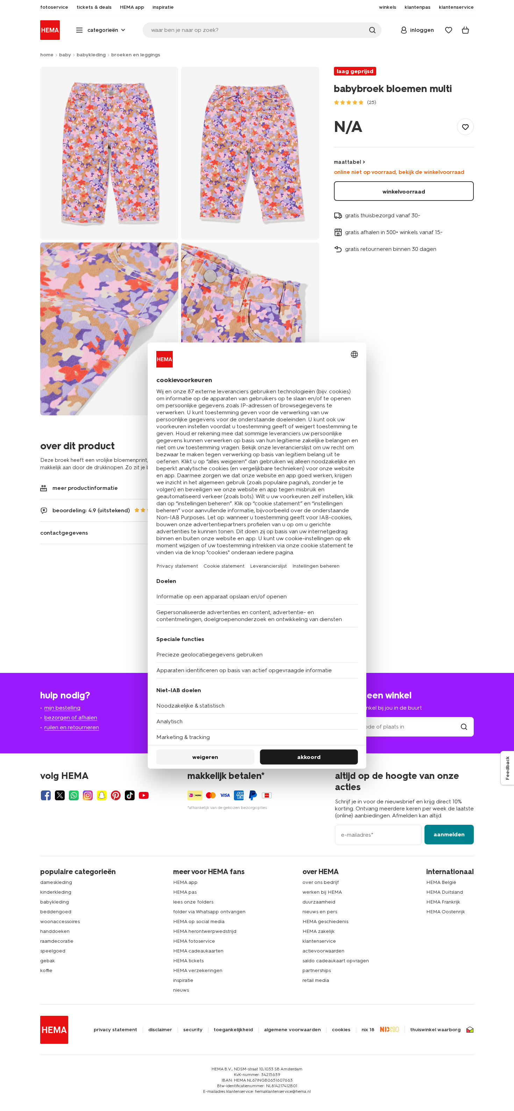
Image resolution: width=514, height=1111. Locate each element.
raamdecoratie (56, 941)
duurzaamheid (318, 902)
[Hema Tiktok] (130, 795)
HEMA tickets (188, 961)
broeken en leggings (135, 55)
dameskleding (56, 882)
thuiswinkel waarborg (435, 1030)
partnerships (316, 970)
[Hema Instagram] (88, 795)
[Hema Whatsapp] (74, 795)
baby (65, 55)
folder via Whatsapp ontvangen (209, 912)
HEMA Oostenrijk (445, 912)
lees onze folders (193, 902)
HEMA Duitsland (444, 892)
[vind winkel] (464, 726)
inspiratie (183, 980)
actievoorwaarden (323, 951)
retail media (315, 980)
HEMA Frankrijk (443, 902)
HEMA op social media (198, 921)
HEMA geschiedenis (325, 921)
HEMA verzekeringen (197, 970)
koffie (46, 970)
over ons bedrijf (320, 882)
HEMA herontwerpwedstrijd (204, 931)
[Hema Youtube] (144, 795)
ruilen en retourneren (71, 727)
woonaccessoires (60, 921)
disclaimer (160, 1030)
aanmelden (449, 834)
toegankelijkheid (233, 1030)
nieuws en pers (319, 912)
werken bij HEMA (322, 892)
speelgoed (52, 951)
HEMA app (185, 882)
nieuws (181, 990)
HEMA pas (185, 892)
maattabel (347, 162)
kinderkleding (55, 892)
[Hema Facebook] (46, 795)
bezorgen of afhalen (70, 717)
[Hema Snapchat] (102, 795)
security (192, 1030)
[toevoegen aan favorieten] (465, 126)
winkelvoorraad (404, 191)
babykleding (91, 55)
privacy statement (115, 1030)
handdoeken (55, 931)
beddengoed (55, 912)
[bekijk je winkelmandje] (465, 30)
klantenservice (319, 941)
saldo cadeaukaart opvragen (335, 961)
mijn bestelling (62, 707)
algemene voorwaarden (292, 1030)
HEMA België (441, 882)
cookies (341, 1030)
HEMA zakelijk (318, 931)
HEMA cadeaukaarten (198, 951)
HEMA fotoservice (194, 941)
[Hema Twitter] (60, 795)
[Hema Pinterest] (116, 795)
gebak (47, 961)
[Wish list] (448, 30)
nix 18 (368, 1030)
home (46, 55)
